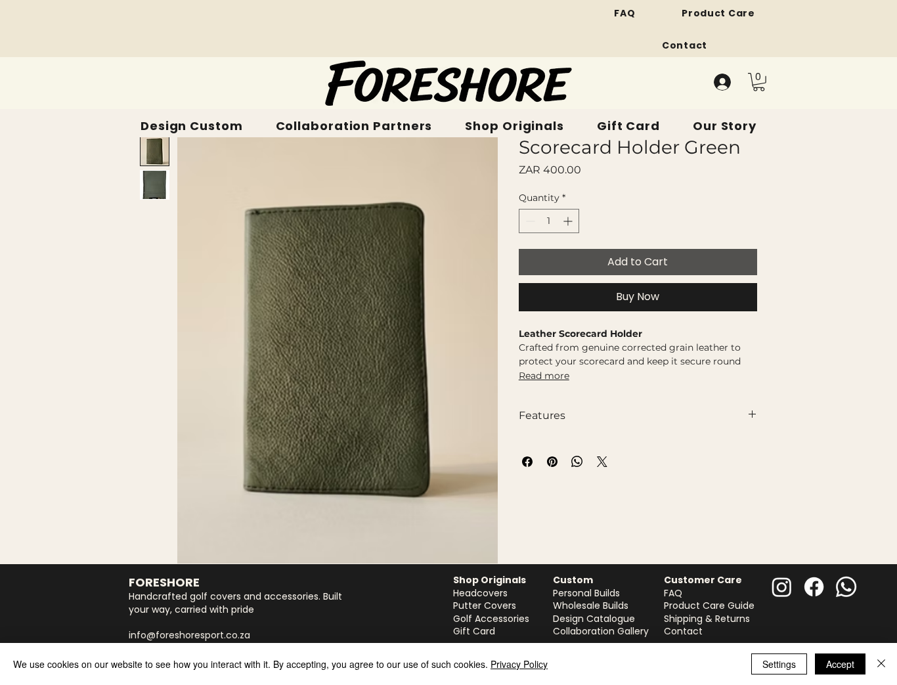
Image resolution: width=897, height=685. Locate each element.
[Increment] (569, 221)
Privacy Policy (519, 664)
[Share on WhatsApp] (577, 462)
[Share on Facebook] (527, 462)
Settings (779, 664)
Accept (840, 664)
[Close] (881, 663)
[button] (759, 82)
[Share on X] (602, 462)
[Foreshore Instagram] (782, 587)
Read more (544, 376)
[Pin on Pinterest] (552, 462)
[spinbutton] (549, 221)
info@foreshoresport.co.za (189, 635)
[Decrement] (529, 221)
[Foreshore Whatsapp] (846, 587)
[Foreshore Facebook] (814, 587)
